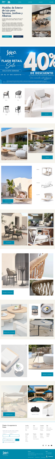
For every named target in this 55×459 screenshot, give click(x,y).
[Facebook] (46, 445)
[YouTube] (51, 445)
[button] (17, 2)
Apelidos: (11, 433)
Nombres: (5, 433)
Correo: (4, 437)
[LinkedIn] (48, 445)
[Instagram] (43, 445)
